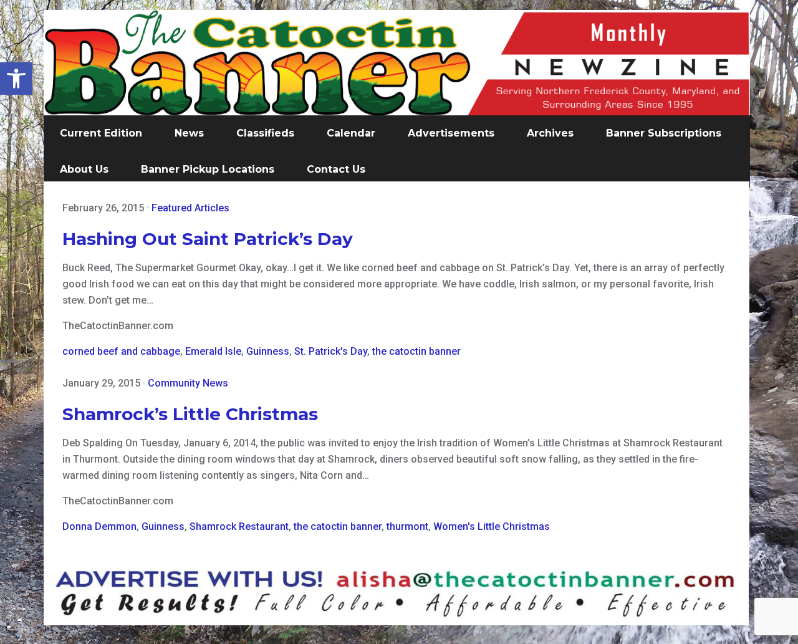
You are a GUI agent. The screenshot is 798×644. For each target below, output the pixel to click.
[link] (16, 78)
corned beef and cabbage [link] (121, 351)
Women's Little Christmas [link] (491, 526)
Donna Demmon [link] (99, 526)
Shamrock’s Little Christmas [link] (190, 414)
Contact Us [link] (336, 169)
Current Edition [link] (101, 133)
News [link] (189, 133)
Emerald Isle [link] (213, 351)
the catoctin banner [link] (416, 351)
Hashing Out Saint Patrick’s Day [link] (207, 238)
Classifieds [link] (265, 133)
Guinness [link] (267, 351)
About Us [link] (84, 169)
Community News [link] (188, 383)
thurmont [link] (407, 526)
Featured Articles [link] (190, 208)
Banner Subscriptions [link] (663, 133)
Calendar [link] (351, 133)
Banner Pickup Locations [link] (207, 169)
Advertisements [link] (451, 133)
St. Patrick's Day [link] (330, 351)
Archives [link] (550, 133)
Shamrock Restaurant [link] (239, 526)
